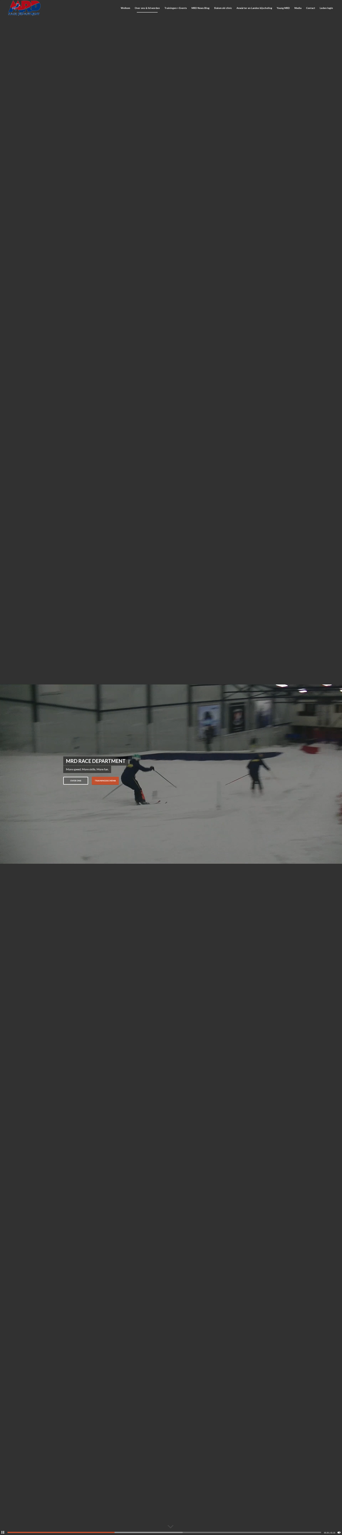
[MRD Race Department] (24, 8)
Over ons (75, 780)
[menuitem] (125, 8)
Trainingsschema (105, 780)
